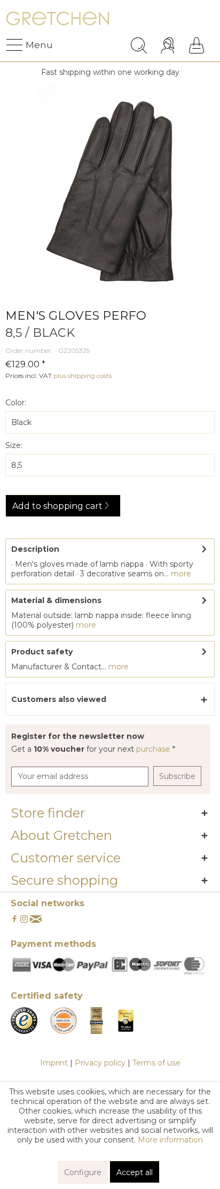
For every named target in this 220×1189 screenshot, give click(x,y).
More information (170, 1140)
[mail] (36, 919)
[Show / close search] (139, 45)
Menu (28, 45)
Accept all (134, 1172)
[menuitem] (15, 45)
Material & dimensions (56, 600)
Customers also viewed (58, 699)
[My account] (169, 45)
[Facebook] (14, 919)
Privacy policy (100, 1063)
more (180, 573)
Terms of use (156, 1063)
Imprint (54, 1063)
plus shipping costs (82, 376)
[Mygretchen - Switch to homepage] (57, 20)
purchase (154, 749)
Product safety (42, 652)
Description (35, 549)
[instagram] (24, 919)
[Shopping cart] (196, 45)
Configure (82, 1172)
